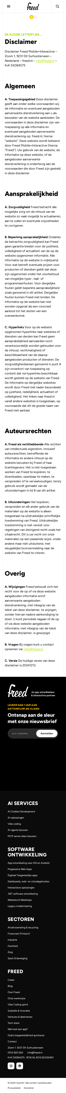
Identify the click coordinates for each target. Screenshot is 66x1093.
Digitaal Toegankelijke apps (22, 875)
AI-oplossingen (16, 817)
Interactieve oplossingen (21, 887)
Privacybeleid (14, 1088)
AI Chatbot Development (21, 811)
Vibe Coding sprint (18, 1004)
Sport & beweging (17, 958)
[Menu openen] (8, 6)
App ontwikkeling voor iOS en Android (28, 862)
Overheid (13, 946)
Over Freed (14, 992)
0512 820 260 (15, 1052)
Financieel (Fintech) (19, 933)
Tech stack (13, 1023)
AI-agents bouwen (18, 830)
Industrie (12, 939)
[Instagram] (11, 1066)
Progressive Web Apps (20, 869)
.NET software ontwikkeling (23, 893)
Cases (11, 979)
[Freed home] (33, 6)
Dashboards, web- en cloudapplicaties (28, 881)
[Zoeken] (57, 6)
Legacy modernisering (20, 906)
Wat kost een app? (18, 1029)
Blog (10, 986)
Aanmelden (47, 733)
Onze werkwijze (16, 998)
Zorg (10, 952)
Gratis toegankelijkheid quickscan (26, 1035)
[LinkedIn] (19, 1066)
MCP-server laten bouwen (22, 836)
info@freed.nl (45, 61)
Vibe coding (14, 823)
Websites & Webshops (20, 899)
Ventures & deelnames (20, 1016)
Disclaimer (29, 1088)
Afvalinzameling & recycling (23, 927)
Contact (12, 1041)
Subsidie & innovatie (19, 1010)
